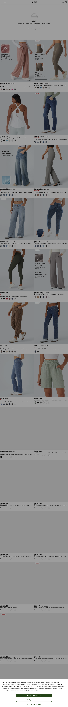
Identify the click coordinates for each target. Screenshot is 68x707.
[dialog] (34, 353)
